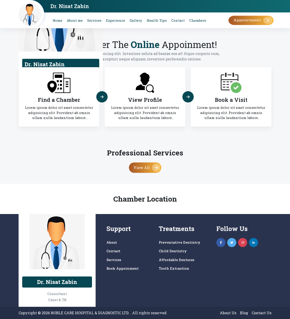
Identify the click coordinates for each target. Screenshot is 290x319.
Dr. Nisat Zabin (69, 6)
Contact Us (261, 312)
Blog (244, 312)
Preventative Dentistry (179, 242)
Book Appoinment (122, 268)
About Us (228, 312)
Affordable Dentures (176, 259)
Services (94, 20)
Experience (115, 20)
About (111, 242)
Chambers (197, 20)
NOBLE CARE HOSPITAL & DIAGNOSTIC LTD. (90, 312)
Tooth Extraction (174, 268)
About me (75, 20)
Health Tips (157, 20)
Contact (178, 20)
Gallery (136, 20)
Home (57, 20)
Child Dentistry (173, 251)
